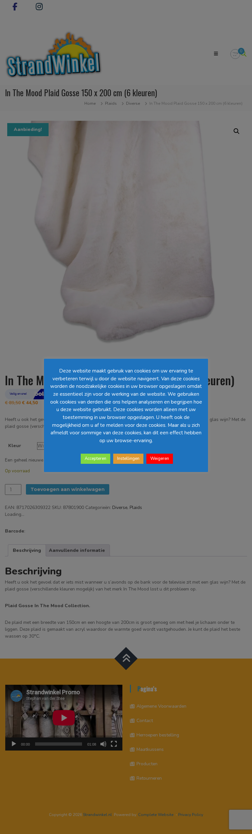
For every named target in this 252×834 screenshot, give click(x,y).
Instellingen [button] (128, 459)
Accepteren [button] (95, 459)
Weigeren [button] (159, 459)
